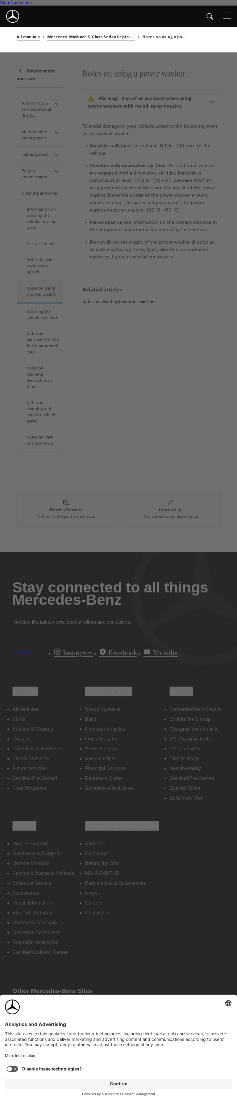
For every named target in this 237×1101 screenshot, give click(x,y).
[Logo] (12, 16)
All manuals (28, 37)
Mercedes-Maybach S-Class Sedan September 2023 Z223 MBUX (91, 37)
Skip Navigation (16, 2)
